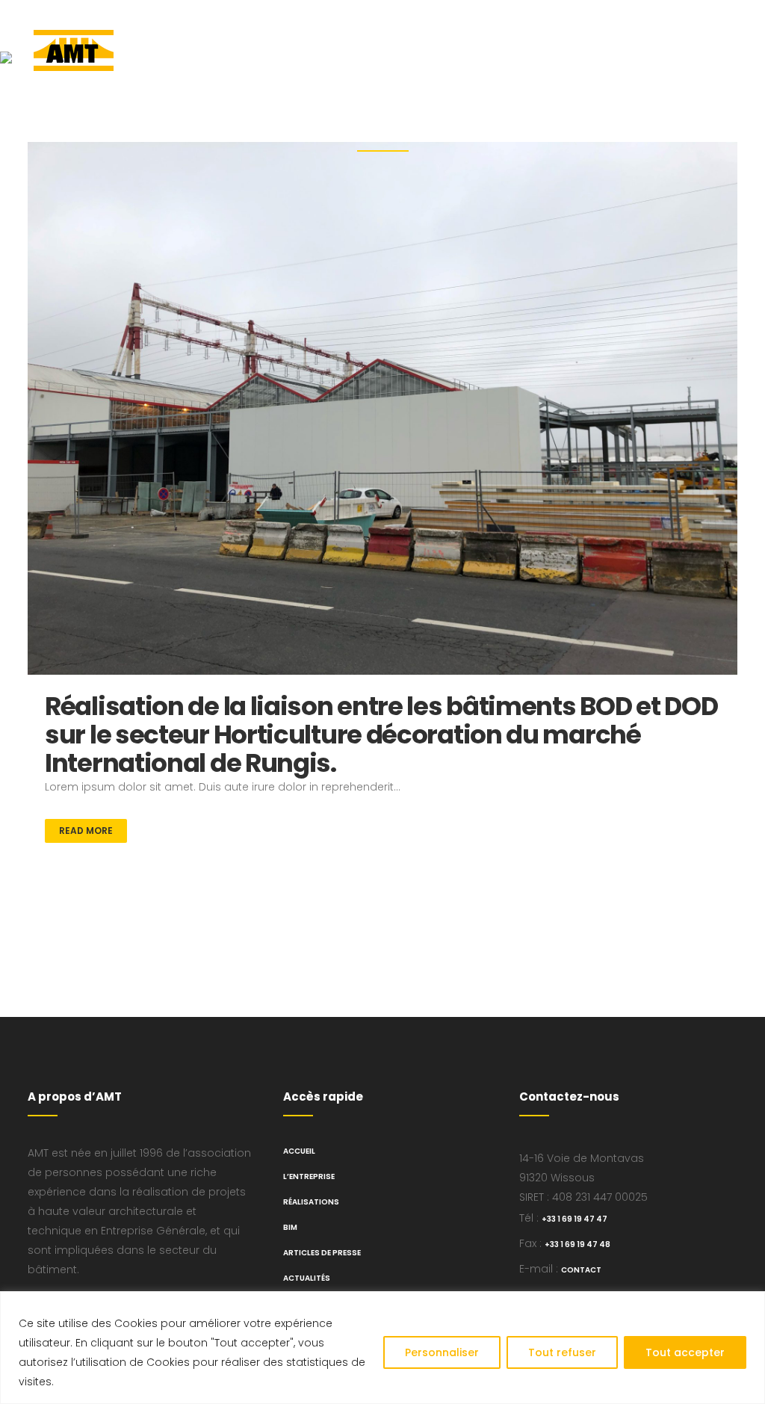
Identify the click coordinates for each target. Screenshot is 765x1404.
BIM (290, 1227)
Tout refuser (562, 1352)
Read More (86, 830)
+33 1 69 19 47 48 (577, 1244)
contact (581, 1269)
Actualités (306, 1278)
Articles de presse (322, 1252)
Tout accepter (685, 1352)
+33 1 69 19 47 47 (574, 1219)
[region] (382, 1347)
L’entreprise (309, 1176)
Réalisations (311, 1201)
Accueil (299, 1151)
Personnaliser (442, 1352)
